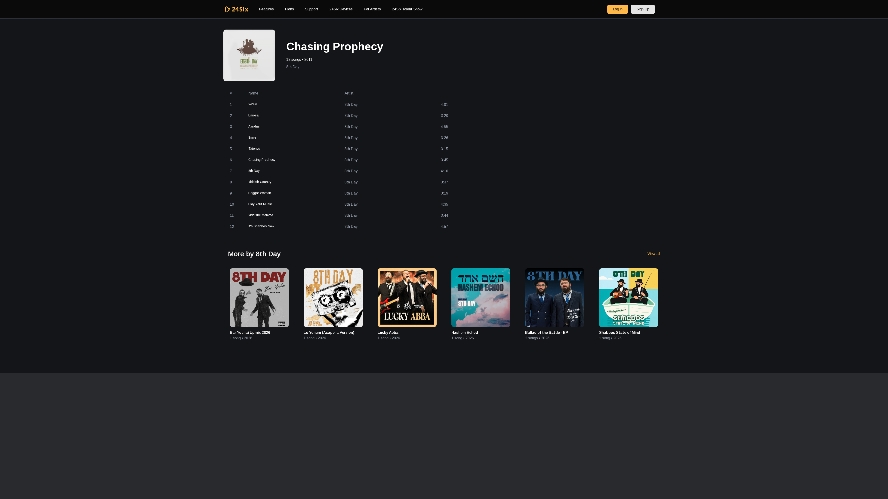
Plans (289, 9)
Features (266, 9)
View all (654, 254)
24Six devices (341, 9)
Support (311, 9)
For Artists (372, 9)
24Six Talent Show (407, 9)
